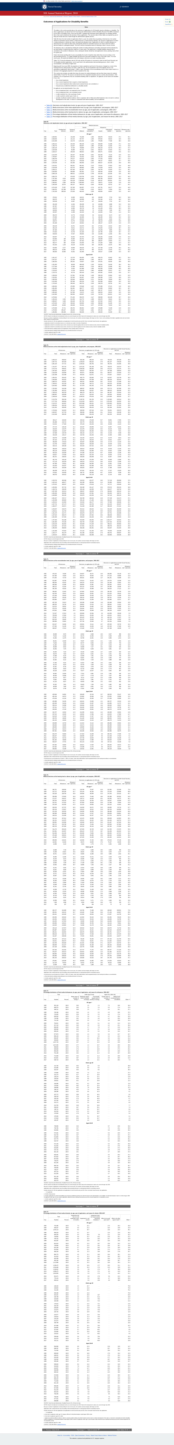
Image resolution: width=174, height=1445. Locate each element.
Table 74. (49, 116)
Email (166, 19)
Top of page (79, 339)
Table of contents (91, 339)
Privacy (88, 1435)
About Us (59, 1435)
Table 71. (49, 110)
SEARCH (125, 7)
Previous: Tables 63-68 (52, 1429)
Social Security (55, 6)
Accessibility (66, 1435)
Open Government (80, 1435)
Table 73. (49, 114)
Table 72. (49, 112)
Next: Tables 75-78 (122, 1429)
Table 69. (49, 105)
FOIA (72, 1435)
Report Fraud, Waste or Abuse (99, 1435)
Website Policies (112, 1435)
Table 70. (49, 107)
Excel (166, 22)
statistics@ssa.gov (61, 334)
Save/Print (168, 24)
